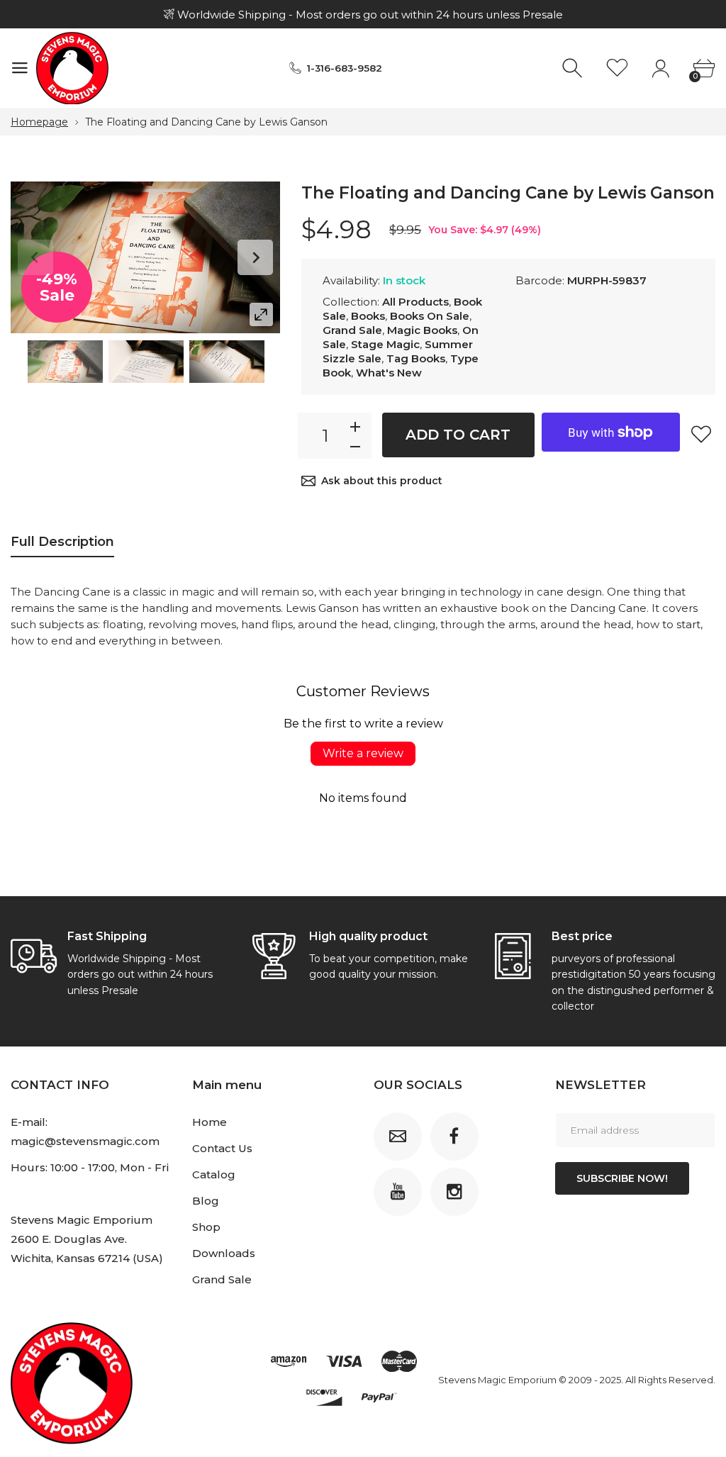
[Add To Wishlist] (701, 434)
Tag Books (415, 358)
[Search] (574, 68)
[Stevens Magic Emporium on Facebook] (454, 1136)
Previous (35, 257)
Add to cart (458, 434)
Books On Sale (429, 316)
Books (368, 316)
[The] (65, 361)
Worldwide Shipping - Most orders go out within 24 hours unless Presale (368, 14)
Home (209, 1122)
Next (255, 257)
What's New (389, 372)
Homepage (39, 122)
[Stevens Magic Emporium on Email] (398, 1136)
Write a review (363, 753)
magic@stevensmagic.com (85, 1141)
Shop (206, 1227)
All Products (415, 301)
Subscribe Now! (622, 1178)
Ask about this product (381, 480)
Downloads (223, 1253)
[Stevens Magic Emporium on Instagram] (454, 1192)
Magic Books (422, 330)
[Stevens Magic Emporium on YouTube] (398, 1192)
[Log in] (660, 68)
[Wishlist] (617, 68)
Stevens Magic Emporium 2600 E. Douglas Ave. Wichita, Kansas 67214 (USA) (87, 1239)
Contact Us (222, 1148)
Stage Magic (385, 344)
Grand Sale (352, 330)
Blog (205, 1200)
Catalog (213, 1174)
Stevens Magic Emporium (497, 1379)
